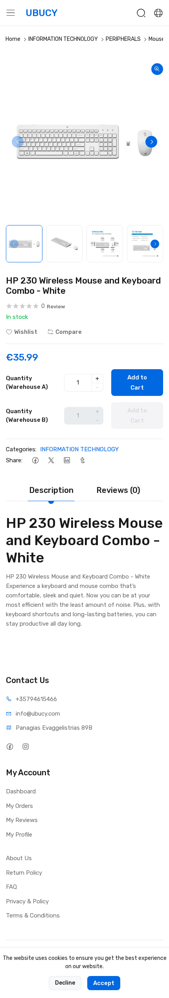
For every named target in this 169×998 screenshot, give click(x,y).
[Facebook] (35, 460)
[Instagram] (25, 746)
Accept (103, 983)
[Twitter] (51, 460)
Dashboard (21, 791)
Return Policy (24, 872)
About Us (19, 858)
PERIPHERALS (123, 39)
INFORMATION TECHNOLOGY (63, 39)
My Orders (19, 805)
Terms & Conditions (33, 915)
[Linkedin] (66, 460)
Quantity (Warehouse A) (27, 383)
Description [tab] (51, 490)
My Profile (19, 834)
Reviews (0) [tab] (118, 490)
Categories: (21, 449)
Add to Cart (137, 382)
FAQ (11, 886)
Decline (65, 983)
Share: (14, 460)
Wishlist (25, 331)
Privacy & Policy (27, 901)
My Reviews (22, 820)
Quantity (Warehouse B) (27, 416)
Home (13, 39)
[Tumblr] (82, 460)
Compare (68, 331)
